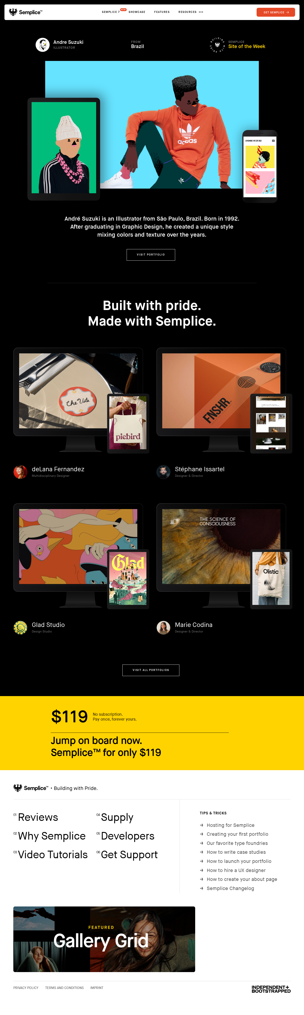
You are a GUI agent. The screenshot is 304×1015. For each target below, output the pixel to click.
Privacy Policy (26, 988)
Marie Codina (194, 625)
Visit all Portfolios (151, 670)
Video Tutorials (50, 855)
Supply (114, 817)
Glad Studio (48, 625)
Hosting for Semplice (227, 825)
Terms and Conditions (64, 988)
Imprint (96, 988)
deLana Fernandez (58, 469)
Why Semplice (49, 836)
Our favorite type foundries (234, 843)
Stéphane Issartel (200, 469)
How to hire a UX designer (233, 871)
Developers (125, 836)
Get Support (127, 855)
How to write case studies (233, 852)
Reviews (35, 817)
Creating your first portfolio (234, 834)
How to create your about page (238, 879)
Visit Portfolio (151, 255)
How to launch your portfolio (236, 861)
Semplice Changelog (227, 889)
